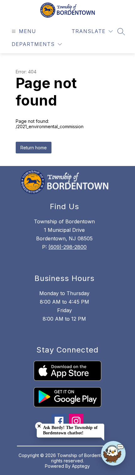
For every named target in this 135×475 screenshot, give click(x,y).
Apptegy (81, 466)
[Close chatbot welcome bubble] (39, 426)
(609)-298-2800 (67, 247)
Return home (33, 147)
